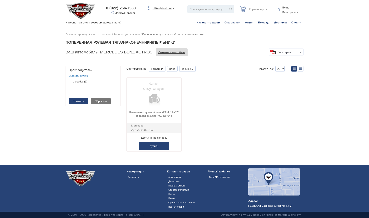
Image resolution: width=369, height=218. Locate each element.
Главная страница (77, 34)
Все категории (176, 207)
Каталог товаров (208, 22)
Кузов (171, 194)
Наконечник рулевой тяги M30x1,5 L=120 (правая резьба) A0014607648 (154, 114)
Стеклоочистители (178, 190)
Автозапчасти (229, 214)
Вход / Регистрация (219, 177)
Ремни (171, 198)
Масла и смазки (176, 185)
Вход (285, 7)
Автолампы (174, 177)
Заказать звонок (125, 12)
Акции (249, 22)
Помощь (263, 22)
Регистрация (290, 12)
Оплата (296, 22)
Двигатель (174, 181)
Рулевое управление (127, 34)
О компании (232, 22)
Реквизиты (133, 177)
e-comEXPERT (135, 214)
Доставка (280, 22)
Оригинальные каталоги (181, 202)
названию (157, 68)
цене (172, 68)
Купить (154, 145)
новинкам (187, 68)
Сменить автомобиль (171, 52)
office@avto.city (163, 8)
